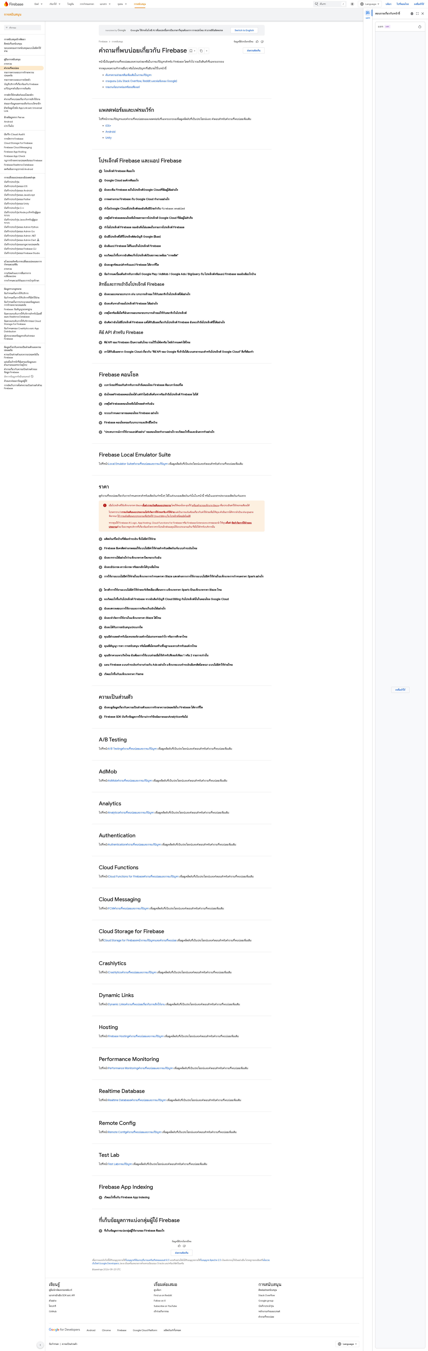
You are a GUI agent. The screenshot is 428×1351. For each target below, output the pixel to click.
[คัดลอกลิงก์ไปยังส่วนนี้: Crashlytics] (129, 964)
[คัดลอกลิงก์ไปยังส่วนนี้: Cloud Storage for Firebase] (167, 932)
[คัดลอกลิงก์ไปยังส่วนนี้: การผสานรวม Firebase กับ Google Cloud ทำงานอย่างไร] (173, 199)
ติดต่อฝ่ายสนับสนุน (267, 1289)
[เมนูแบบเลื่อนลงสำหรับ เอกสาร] (111, 4)
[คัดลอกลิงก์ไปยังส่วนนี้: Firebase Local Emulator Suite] (174, 455)
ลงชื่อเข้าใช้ (419, 4)
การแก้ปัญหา (120, 1164)
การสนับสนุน (140, 4)
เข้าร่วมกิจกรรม (161, 1311)
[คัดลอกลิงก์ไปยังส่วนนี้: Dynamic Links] (137, 996)
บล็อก (388, 4)
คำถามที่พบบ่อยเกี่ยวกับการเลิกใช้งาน (136, 1004)
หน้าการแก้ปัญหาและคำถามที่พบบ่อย (139, 940)
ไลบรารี (52, 1306)
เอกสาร (103, 4)
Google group (265, 1300)
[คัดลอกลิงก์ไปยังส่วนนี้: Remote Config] (139, 1123)
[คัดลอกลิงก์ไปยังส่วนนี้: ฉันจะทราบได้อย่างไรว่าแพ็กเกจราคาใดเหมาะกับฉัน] (165, 558)
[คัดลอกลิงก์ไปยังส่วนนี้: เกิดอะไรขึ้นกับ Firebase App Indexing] (153, 1197)
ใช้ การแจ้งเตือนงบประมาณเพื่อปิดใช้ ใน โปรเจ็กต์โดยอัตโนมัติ (154, 516)
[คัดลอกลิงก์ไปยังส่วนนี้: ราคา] (112, 487)
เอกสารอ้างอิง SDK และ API (62, 1295)
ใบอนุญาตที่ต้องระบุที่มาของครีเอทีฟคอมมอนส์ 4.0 (147, 1260)
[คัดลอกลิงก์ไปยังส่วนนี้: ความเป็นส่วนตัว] (136, 697)
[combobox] (330, 4)
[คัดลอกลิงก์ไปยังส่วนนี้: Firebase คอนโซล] (141, 375)
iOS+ (108, 125)
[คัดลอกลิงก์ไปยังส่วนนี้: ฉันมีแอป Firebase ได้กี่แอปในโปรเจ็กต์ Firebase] (165, 246)
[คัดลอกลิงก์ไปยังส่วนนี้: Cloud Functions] (141, 868)
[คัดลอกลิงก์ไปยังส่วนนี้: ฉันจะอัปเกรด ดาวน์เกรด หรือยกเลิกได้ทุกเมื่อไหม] (163, 567)
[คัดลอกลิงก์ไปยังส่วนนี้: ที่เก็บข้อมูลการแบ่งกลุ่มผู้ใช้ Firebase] (183, 1221)
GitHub (53, 1311)
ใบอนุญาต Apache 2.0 (210, 1260)
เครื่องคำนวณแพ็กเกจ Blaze (205, 505)
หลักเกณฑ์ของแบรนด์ (269, 1311)
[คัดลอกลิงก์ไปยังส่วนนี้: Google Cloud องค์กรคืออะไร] (142, 180)
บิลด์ (36, 4)
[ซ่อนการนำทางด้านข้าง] (40, 1345)
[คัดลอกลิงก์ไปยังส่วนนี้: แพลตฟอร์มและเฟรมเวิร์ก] (157, 110)
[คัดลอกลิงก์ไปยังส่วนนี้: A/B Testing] (130, 740)
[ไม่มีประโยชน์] (262, 41)
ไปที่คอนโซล (403, 4)
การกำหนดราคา (87, 4)
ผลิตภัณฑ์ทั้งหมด (172, 1330)
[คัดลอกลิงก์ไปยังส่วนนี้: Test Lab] (122, 1155)
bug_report (412, 14)
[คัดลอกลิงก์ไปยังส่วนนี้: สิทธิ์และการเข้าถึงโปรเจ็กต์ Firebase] (167, 285)
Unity (108, 138)
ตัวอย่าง (52, 1300)
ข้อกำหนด (54, 1344)
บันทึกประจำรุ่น (266, 1306)
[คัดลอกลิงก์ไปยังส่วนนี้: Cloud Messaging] (144, 900)
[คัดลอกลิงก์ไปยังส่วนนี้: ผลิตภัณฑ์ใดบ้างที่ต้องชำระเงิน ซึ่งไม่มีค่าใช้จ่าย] (159, 539)
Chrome (106, 1330)
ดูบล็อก (157, 1289)
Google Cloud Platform (145, 1330)
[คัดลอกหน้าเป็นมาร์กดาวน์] (201, 51)
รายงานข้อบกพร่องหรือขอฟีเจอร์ (122, 87)
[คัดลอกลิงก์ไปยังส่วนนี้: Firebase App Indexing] (156, 1187)
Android (110, 131)
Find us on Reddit (163, 1295)
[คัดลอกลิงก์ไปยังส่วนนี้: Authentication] (138, 836)
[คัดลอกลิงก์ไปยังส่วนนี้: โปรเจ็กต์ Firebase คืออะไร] (138, 171)
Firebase (103, 41)
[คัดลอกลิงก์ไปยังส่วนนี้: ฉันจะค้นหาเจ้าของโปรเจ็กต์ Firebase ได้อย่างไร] (161, 304)
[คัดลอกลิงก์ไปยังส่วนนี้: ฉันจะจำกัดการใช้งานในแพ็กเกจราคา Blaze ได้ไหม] (165, 618)
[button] (182, 171)
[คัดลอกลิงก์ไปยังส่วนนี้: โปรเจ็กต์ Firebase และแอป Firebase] (185, 161)
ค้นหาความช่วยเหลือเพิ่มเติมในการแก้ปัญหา (128, 75)
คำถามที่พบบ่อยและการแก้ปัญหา (138, 464)
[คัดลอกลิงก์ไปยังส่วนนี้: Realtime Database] (148, 1092)
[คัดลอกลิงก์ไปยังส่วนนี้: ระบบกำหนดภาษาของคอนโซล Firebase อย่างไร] (162, 413)
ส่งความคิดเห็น (253, 50)
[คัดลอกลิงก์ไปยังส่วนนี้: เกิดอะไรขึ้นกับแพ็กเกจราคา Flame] (147, 674)
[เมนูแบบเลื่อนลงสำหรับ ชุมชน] (127, 4)
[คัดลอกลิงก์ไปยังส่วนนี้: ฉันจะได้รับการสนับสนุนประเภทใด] (146, 627)
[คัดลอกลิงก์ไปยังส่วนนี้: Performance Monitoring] (162, 1060)
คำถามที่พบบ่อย (266, 1316)
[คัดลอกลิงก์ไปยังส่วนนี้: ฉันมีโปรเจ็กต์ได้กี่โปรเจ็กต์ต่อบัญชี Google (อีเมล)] (165, 237)
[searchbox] (22, 27)
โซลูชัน (71, 4)
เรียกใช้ (53, 4)
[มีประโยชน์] (257, 41)
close (423, 14)
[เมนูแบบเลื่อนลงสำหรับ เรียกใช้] (61, 4)
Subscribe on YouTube (165, 1306)
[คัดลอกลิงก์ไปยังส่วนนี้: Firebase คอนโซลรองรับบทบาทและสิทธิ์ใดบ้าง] (161, 423)
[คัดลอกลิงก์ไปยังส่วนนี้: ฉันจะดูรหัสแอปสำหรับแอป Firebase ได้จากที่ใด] (162, 265)
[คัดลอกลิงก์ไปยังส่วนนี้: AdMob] (120, 772)
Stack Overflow (266, 1295)
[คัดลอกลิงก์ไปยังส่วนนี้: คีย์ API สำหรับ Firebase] (146, 333)
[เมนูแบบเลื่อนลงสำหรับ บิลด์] (43, 4)
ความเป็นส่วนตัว (69, 1344)
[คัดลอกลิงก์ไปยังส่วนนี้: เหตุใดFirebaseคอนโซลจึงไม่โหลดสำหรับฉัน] (158, 404)
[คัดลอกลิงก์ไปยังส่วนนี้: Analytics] (124, 804)
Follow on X (160, 1300)
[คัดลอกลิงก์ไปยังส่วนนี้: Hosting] (121, 1028)
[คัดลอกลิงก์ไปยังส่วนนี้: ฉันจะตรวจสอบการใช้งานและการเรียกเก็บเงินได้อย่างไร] (169, 609)
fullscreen (417, 14)
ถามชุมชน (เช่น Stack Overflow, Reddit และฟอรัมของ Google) (141, 81)
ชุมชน (120, 4)
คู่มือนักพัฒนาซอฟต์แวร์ (60, 1289)
